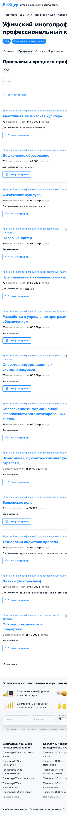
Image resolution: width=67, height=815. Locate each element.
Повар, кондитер (17, 238)
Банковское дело (17, 502)
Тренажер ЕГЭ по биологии (18, 778)
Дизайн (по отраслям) (21, 581)
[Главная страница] (10, 5)
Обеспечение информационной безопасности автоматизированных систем (34, 414)
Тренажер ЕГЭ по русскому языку (18, 754)
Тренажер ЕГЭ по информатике (12, 785)
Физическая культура (21, 195)
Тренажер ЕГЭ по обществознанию (12, 771)
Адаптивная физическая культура (32, 116)
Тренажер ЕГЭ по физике (16, 792)
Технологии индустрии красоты (30, 542)
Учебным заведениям (15, 809)
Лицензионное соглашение (45, 809)
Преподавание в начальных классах (34, 277)
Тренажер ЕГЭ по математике (12, 763)
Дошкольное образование (25, 155)
